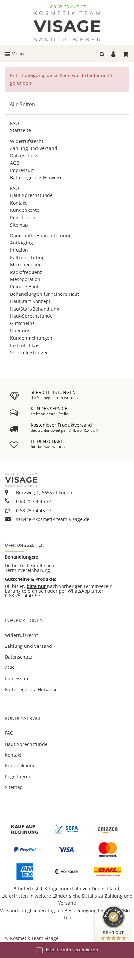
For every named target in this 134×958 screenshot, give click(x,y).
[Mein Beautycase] (126, 53)
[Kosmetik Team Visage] (67, 26)
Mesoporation (25, 279)
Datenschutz (23, 155)
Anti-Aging (21, 243)
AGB (14, 163)
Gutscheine (22, 323)
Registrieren (23, 217)
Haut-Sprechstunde (31, 195)
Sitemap (19, 225)
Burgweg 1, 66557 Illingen (43, 492)
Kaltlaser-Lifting (27, 257)
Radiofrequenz (26, 272)
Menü (17, 53)
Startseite (20, 130)
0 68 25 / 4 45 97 (33, 501)
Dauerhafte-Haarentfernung (41, 235)
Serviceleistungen (29, 352)
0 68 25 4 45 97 (69, 7)
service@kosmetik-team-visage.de (52, 519)
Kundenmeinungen (31, 338)
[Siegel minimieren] (128, 916)
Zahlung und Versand (33, 148)
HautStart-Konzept (30, 301)
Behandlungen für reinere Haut (44, 294)
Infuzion (19, 250)
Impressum (22, 170)
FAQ (14, 123)
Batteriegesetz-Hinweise (36, 178)
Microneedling (26, 264)
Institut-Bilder (25, 345)
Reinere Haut (24, 286)
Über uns (20, 331)
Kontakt (18, 203)
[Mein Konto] (114, 53)
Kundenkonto (24, 210)
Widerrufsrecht (26, 141)
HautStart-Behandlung (34, 309)
